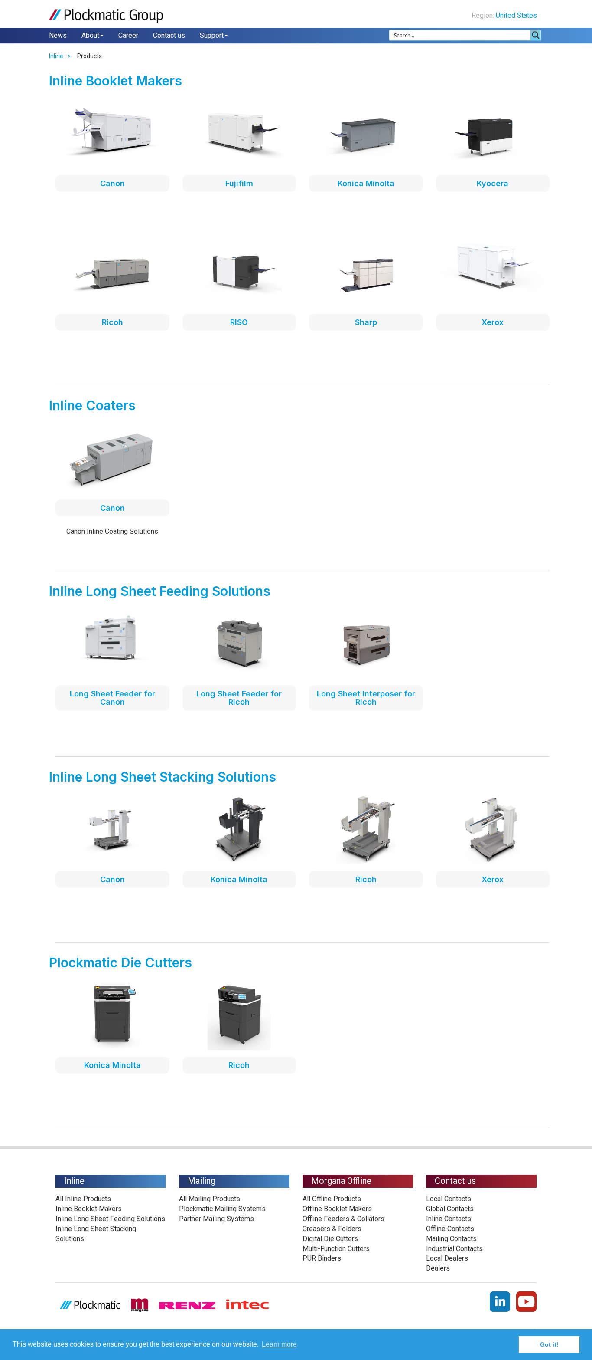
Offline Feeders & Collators (343, 1219)
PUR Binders (322, 1258)
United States (517, 15)
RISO (239, 322)
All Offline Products (332, 1199)
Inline (56, 56)
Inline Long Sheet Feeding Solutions (110, 1219)
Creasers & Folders (332, 1229)
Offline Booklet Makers (337, 1209)
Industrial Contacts (454, 1249)
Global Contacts (450, 1209)
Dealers (438, 1268)
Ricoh (112, 322)
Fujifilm (239, 183)
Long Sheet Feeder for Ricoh (239, 698)
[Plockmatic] (106, 16)
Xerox (492, 322)
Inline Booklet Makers (88, 1209)
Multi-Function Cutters (336, 1249)
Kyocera (492, 183)
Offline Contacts (450, 1229)
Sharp (366, 322)
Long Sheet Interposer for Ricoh (366, 698)
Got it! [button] (549, 1344)
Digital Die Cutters (330, 1239)
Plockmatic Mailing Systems (222, 1209)
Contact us (169, 35)
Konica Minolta (366, 183)
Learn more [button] (279, 1344)
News (58, 35)
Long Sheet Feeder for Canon (112, 698)
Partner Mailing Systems (216, 1219)
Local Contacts (448, 1199)
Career (128, 35)
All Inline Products (83, 1199)
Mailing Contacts (451, 1239)
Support (212, 35)
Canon (112, 183)
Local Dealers (447, 1258)
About (90, 35)
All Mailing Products (209, 1199)
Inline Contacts (448, 1219)
